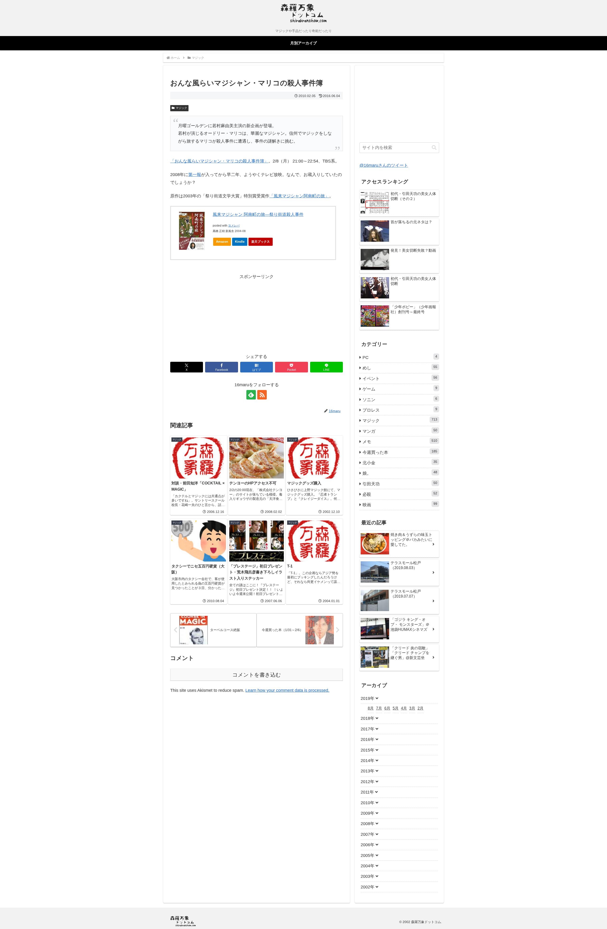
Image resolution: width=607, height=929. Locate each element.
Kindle (239, 241)
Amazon (222, 241)
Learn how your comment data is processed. (287, 690)
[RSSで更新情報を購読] (262, 394)
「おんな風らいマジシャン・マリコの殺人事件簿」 (219, 161)
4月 (404, 708)
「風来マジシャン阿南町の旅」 (299, 196)
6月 (387, 708)
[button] (434, 147)
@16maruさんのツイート (383, 165)
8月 (371, 708)
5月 (396, 708)
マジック (181, 108)
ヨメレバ (233, 225)
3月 (412, 708)
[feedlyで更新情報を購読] (251, 394)
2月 (420, 708)
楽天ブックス (260, 241)
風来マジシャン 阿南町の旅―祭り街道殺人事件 (258, 214)
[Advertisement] (213, 313)
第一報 (194, 174)
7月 (379, 708)
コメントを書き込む (256, 675)
